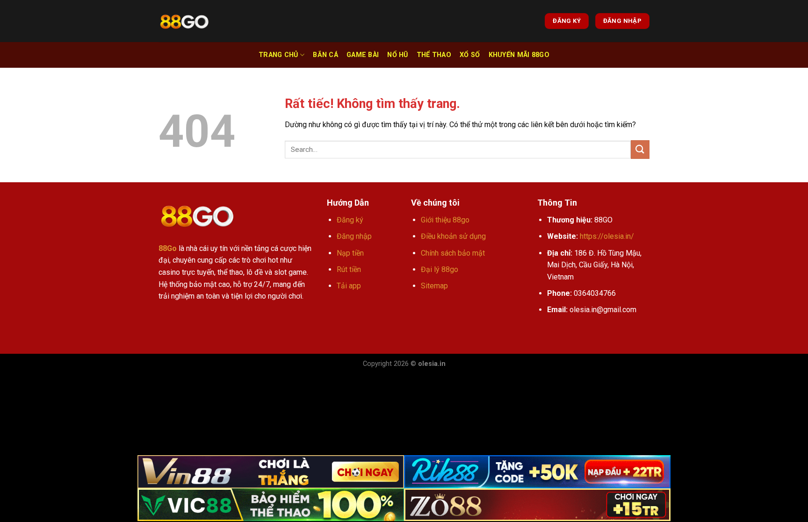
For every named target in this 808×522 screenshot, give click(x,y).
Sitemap (434, 285)
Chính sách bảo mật (453, 253)
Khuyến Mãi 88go (519, 55)
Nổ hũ (397, 55)
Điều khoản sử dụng (453, 236)
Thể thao (434, 55)
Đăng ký (350, 219)
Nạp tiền (350, 253)
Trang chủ (278, 55)
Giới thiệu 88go (445, 219)
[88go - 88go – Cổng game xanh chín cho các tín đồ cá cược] (184, 21)
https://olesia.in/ (607, 236)
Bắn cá (325, 55)
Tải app (349, 285)
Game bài (362, 55)
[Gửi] (640, 149)
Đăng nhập (354, 236)
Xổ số (470, 55)
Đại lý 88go (439, 269)
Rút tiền (349, 269)
